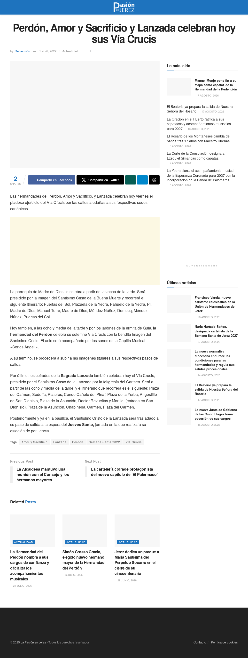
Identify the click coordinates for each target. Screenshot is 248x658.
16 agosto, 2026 (208, 424)
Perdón (77, 442)
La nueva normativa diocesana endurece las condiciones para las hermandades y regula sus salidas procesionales (214, 360)
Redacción (22, 51)
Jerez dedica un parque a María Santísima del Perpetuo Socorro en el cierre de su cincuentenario (137, 562)
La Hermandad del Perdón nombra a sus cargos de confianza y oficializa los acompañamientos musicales (29, 565)
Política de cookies (224, 642)
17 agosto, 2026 (212, 111)
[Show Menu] (12, 7)
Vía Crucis (134, 442)
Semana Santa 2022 (104, 442)
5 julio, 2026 (74, 575)
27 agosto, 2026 (208, 342)
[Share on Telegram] (142, 180)
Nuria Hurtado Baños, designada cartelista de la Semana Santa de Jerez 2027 (216, 330)
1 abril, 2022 (47, 51)
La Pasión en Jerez (33, 642)
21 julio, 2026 (22, 585)
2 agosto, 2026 (180, 163)
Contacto (200, 642)
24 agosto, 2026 (208, 375)
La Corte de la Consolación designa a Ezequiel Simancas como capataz (196, 155)
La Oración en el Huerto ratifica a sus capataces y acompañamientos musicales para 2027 (199, 124)
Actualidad (70, 51)
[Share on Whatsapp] (130, 180)
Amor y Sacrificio (35, 442)
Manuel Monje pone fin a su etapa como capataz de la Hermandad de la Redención (216, 84)
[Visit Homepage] (124, 7)
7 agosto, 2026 (208, 95)
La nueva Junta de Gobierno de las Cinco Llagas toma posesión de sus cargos (216, 414)
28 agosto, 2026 (208, 317)
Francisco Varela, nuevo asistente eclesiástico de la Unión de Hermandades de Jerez (215, 304)
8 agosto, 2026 (180, 146)
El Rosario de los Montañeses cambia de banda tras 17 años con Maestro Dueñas (198, 138)
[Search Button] (236, 7)
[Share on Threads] (154, 180)
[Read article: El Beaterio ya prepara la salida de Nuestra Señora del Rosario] (179, 391)
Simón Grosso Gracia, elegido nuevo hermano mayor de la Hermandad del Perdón (83, 560)
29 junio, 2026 (127, 580)
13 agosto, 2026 (198, 129)
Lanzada (60, 442)
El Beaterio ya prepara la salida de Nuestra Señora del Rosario (200, 109)
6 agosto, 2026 (180, 185)
